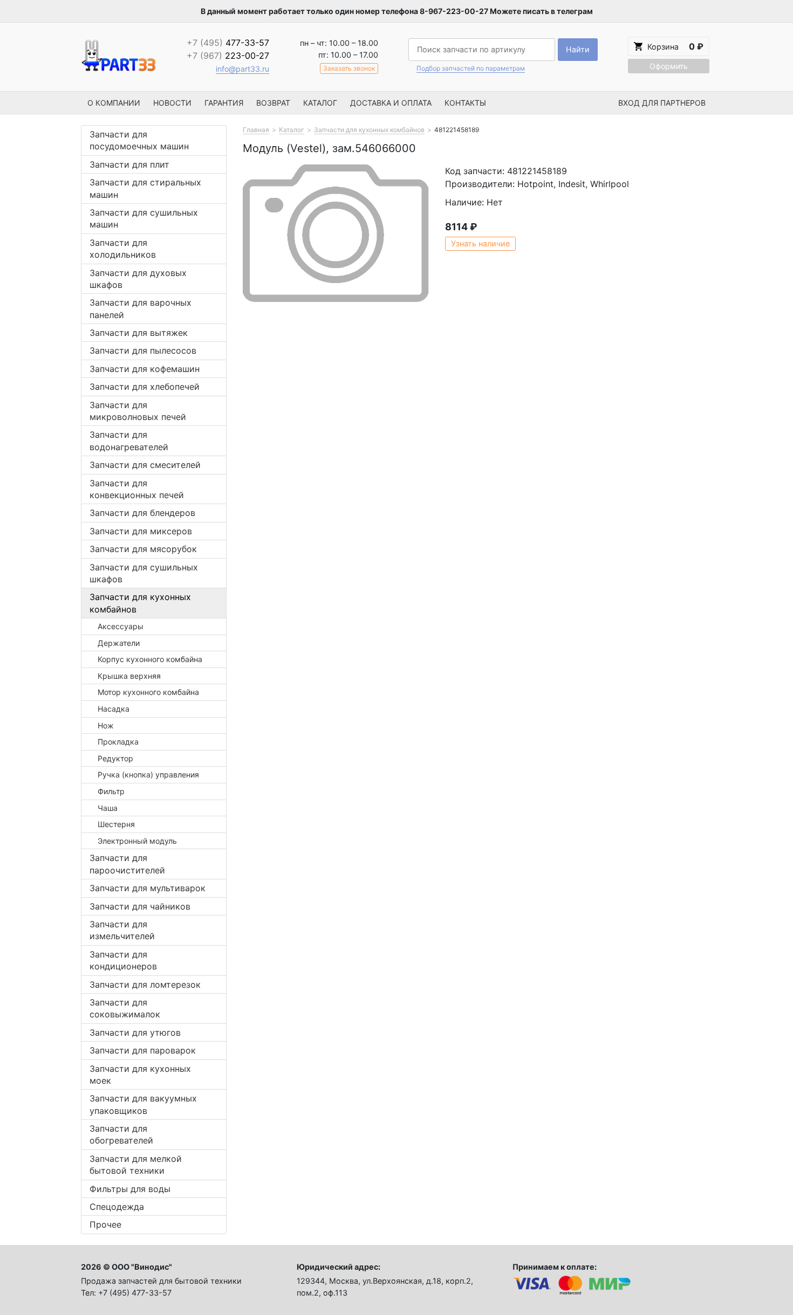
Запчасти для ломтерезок (145, 984)
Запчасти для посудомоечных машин (139, 140)
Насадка (113, 708)
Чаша (108, 808)
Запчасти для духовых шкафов (138, 278)
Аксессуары (120, 626)
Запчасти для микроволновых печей (138, 411)
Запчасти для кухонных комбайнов (140, 602)
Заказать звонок (349, 68)
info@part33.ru (242, 68)
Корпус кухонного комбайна (150, 659)
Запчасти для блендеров (142, 512)
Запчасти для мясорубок (143, 548)
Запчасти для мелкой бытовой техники (136, 1164)
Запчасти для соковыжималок (125, 1008)
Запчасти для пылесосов (143, 350)
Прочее (105, 1224)
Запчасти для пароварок (143, 1050)
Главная (256, 130)
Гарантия (223, 102)
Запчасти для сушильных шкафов (144, 573)
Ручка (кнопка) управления (148, 774)
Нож (106, 725)
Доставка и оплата (391, 102)
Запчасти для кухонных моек (140, 1074)
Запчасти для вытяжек (139, 332)
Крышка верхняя (129, 675)
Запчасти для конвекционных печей (137, 489)
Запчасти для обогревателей (121, 1134)
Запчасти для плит (129, 164)
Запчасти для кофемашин (145, 368)
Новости (172, 102)
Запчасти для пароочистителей (127, 863)
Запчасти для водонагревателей (129, 440)
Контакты (465, 102)
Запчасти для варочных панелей (141, 308)
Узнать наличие (480, 243)
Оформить (669, 66)
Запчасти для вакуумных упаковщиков (143, 1104)
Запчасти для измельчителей (122, 930)
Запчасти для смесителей (145, 464)
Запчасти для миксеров (141, 531)
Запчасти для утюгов (135, 1032)
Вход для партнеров (662, 102)
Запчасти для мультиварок (148, 888)
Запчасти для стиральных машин (145, 188)
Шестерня (116, 824)
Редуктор (115, 758)
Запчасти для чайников (140, 906)
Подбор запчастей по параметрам (470, 68)
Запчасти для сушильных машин (144, 218)
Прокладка (118, 741)
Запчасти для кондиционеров (123, 960)
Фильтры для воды (130, 1188)
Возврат (273, 102)
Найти (578, 49)
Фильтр (111, 791)
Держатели (119, 643)
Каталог (320, 102)
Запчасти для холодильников (123, 248)
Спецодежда (117, 1206)
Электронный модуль (137, 840)
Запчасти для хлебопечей (145, 386)
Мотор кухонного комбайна (148, 692)
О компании (113, 102)
